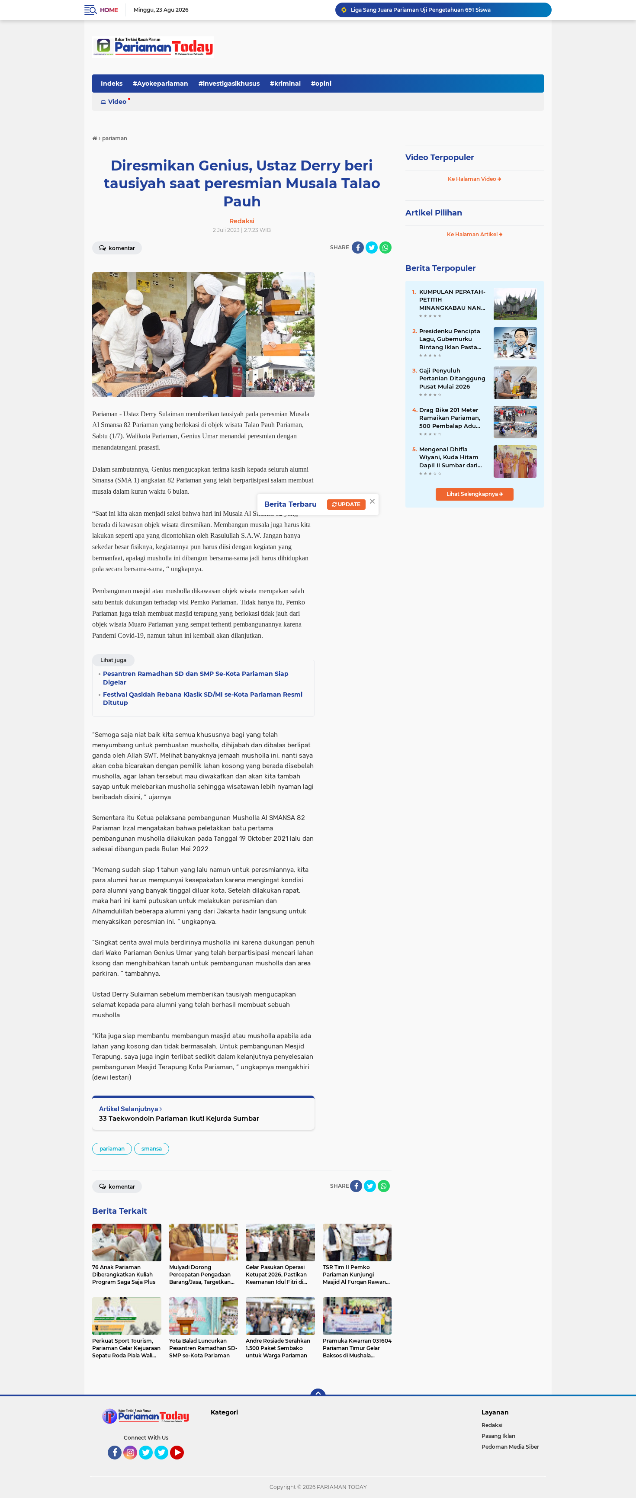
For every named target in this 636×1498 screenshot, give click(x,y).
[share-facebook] (358, 247)
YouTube (183, 1463)
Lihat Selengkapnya (472, 494)
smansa (151, 1148)
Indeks (111, 83)
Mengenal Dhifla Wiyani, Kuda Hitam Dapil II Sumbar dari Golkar (449, 457)
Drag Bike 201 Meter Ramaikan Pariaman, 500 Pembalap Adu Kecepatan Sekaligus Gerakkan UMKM (450, 418)
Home (109, 10)
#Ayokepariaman (160, 83)
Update (348, 504)
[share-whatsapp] (385, 247)
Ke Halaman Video (473, 179)
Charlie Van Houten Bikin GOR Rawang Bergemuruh (419, 9)
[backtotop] (318, 1396)
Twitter (150, 1463)
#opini (321, 83)
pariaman (112, 1148)
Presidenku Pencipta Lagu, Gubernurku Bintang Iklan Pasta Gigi (449, 339)
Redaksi (492, 1425)
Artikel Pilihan (433, 213)
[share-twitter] (372, 247)
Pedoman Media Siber (510, 1446)
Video (117, 102)
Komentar (121, 248)
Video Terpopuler (439, 157)
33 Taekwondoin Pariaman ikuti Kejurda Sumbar (179, 1118)
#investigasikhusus (229, 83)
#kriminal (285, 83)
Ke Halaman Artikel (473, 234)
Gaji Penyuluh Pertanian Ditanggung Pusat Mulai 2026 (452, 378)
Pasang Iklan (498, 1436)
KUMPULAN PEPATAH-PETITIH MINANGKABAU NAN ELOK (452, 300)
